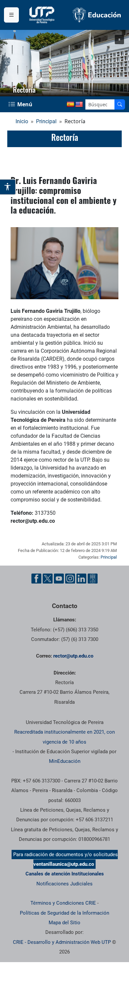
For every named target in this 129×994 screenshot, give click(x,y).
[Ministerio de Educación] (96, 15)
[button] (119, 39)
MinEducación (64, 761)
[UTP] (42, 15)
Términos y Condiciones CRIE (63, 903)
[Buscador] (119, 104)
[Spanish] (70, 104)
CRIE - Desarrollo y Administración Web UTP (62, 942)
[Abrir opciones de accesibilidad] (8, 187)
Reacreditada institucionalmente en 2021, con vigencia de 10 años (64, 737)
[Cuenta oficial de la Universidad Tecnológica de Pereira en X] (48, 579)
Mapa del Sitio (64, 923)
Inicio (22, 121)
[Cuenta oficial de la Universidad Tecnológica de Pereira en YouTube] (59, 579)
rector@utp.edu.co (73, 656)
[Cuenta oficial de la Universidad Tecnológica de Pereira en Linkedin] (81, 579)
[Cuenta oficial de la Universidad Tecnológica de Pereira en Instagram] (70, 579)
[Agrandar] (110, 235)
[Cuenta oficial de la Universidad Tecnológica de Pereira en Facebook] (36, 579)
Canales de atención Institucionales (64, 874)
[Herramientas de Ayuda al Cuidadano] (93, 579)
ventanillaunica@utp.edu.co (63, 864)
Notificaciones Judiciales (64, 884)
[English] (79, 104)
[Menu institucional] (11, 15)
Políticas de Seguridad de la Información (64, 913)
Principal (46, 121)
